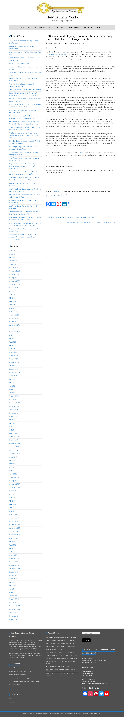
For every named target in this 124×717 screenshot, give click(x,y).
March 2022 (13, 311)
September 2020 (14, 372)
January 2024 (13, 268)
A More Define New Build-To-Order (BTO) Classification (60, 640)
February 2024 (14, 264)
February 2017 (14, 518)
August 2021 (13, 335)
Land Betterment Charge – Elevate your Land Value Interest (62, 646)
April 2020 (12, 389)
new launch (57, 191)
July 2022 (12, 298)
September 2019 (14, 413)
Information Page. (32, 650)
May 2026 (12, 251)
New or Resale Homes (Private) (56, 195)
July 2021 (12, 339)
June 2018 (12, 464)
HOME (23, 27)
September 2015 (14, 575)
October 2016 (13, 531)
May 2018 (12, 467)
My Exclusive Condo (55, 43)
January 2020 (13, 399)
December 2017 (14, 484)
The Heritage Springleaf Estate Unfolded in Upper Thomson (62, 655)
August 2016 (13, 538)
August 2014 (13, 619)
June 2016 (12, 545)
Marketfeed (88, 27)
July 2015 (12, 582)
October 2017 (13, 491)
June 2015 (12, 586)
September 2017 (14, 494)
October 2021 (13, 328)
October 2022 (13, 288)
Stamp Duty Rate (13, 668)
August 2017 (13, 498)
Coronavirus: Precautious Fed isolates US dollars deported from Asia (70, 217)
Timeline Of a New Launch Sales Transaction (21, 671)
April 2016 (12, 552)
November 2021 (14, 325)
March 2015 (13, 596)
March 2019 (13, 433)
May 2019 (12, 427)
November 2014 (14, 609)
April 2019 (12, 430)
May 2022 (12, 305)
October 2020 (13, 369)
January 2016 (13, 562)
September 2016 (14, 535)
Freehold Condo (44, 27)
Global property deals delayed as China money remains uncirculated (91, 222)
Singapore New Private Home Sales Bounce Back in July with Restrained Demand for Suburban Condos (24, 166)
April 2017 (12, 511)
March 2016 (13, 555)
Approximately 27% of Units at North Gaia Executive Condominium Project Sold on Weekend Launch (23, 237)
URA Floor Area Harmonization (19, 63)
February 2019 (14, 437)
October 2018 (13, 450)
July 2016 (12, 542)
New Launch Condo (62, 17)
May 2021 (12, 345)
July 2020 (12, 379)
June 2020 (12, 383)
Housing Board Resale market (56, 54)
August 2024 (13, 254)
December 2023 (14, 271)
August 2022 (13, 295)
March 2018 (13, 474)
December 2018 (14, 443)
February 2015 (14, 599)
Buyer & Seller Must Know (75, 43)
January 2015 (13, 602)
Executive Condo (75, 27)
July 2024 (12, 257)
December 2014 (14, 606)
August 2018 (13, 457)
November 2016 (14, 528)
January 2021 (13, 359)
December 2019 (14, 403)
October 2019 (13, 410)
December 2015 (14, 565)
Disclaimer (12, 702)
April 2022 (12, 308)
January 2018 (13, 481)
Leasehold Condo (60, 27)
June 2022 (12, 301)
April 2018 (12, 470)
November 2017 (14, 487)
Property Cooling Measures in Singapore (20, 678)
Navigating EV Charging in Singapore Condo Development (61, 658)
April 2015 (12, 592)
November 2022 (14, 284)
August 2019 (13, 416)
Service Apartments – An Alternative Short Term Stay (60, 643)
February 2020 (14, 396)
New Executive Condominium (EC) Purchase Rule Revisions (61, 637)
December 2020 (14, 362)
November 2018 (14, 447)
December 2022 (14, 281)
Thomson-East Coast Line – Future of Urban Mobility (60, 652)
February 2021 (14, 355)
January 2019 (13, 440)
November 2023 (14, 274)
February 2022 (14, 315)
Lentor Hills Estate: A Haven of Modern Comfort (25, 90)
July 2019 (12, 420)
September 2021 (14, 332)
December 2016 (14, 525)
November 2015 (14, 569)
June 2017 (12, 504)
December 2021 (14, 322)
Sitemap (11, 699)
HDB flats (80, 153)
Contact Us (99, 27)
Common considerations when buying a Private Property (24, 681)
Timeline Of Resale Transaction (17, 674)
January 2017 (13, 521)
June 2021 (12, 342)
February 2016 (14, 558)
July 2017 (12, 501)
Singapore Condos (36, 640)
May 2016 (12, 548)
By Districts (32, 27)
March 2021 (13, 352)
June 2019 (12, 423)
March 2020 (13, 393)
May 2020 (12, 386)
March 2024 (13, 261)
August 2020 (13, 376)
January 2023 (13, 278)
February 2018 (14, 477)
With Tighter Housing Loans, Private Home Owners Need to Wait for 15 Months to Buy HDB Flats (25, 135)
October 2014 (13, 613)
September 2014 (14, 616)
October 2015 (13, 572)
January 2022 (13, 318)
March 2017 (13, 514)
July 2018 (12, 460)
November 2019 (14, 406)
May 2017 (12, 508)
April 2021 (12, 349)
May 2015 (12, 589)
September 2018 (14, 454)
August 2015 (13, 579)
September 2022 (14, 291)
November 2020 (14, 366)
